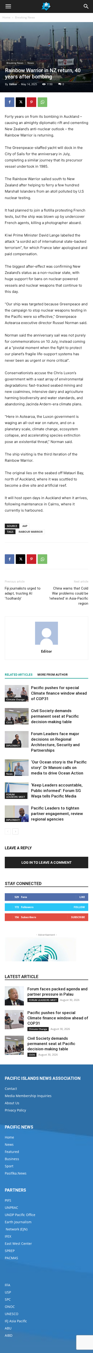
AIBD (8, 1335)
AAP (24, 526)
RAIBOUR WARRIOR (31, 531)
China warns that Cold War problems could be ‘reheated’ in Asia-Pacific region (68, 596)
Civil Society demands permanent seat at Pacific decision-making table (55, 716)
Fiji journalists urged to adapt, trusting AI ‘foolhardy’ (23, 593)
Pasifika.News (15, 1173)
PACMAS (11, 1258)
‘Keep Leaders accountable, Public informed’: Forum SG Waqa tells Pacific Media (57, 790)
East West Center (18, 1243)
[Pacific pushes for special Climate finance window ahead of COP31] (17, 693)
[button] (8, 6)
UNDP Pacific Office (20, 1214)
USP (8, 1292)
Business (12, 1159)
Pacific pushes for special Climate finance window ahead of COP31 (59, 693)
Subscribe (78, 917)
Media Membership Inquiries (28, 1095)
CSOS (9, 722)
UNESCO (11, 1314)
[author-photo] (46, 645)
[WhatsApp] (42, 102)
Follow (79, 907)
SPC (8, 1299)
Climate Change (15, 699)
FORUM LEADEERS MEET (15, 795)
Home (6, 17)
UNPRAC (11, 1207)
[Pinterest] (31, 102)
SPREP (10, 1250)
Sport (9, 1166)
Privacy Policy (15, 1110)
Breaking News (25, 17)
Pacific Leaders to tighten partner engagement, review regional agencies (57, 813)
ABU (8, 1328)
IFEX (8, 1236)
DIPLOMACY (13, 745)
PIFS (8, 1200)
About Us (12, 1103)
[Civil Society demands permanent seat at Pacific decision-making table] (17, 716)
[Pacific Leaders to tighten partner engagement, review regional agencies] (17, 813)
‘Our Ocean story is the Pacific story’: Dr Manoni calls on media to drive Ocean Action (59, 767)
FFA (7, 1285)
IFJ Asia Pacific (16, 1321)
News (30, 63)
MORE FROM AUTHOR (52, 674)
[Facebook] (9, 102)
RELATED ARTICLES (18, 674)
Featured (12, 1151)
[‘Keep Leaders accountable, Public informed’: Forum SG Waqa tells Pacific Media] (17, 790)
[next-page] (15, 831)
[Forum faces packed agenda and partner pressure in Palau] (14, 995)
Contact (11, 1088)
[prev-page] (8, 831)
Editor (13, 84)
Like (82, 897)
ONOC (10, 1306)
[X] (20, 102)
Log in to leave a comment (46, 862)
